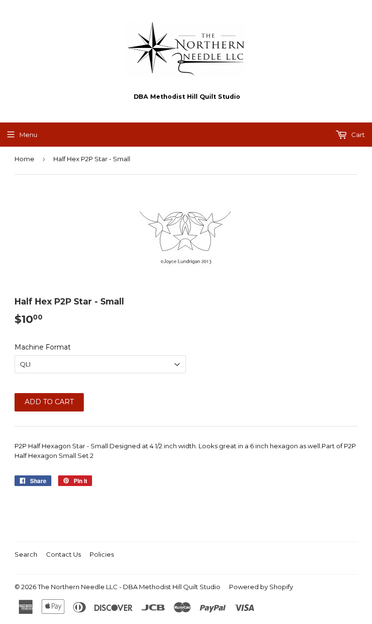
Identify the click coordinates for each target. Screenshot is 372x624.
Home (24, 159)
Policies (102, 554)
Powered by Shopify (261, 587)
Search (26, 554)
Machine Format (43, 347)
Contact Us (63, 554)
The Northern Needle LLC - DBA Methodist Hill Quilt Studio (129, 587)
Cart (357, 134)
